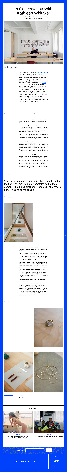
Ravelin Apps (25, 461)
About (16, 461)
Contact (35, 461)
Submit (49, 450)
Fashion (6, 66)
